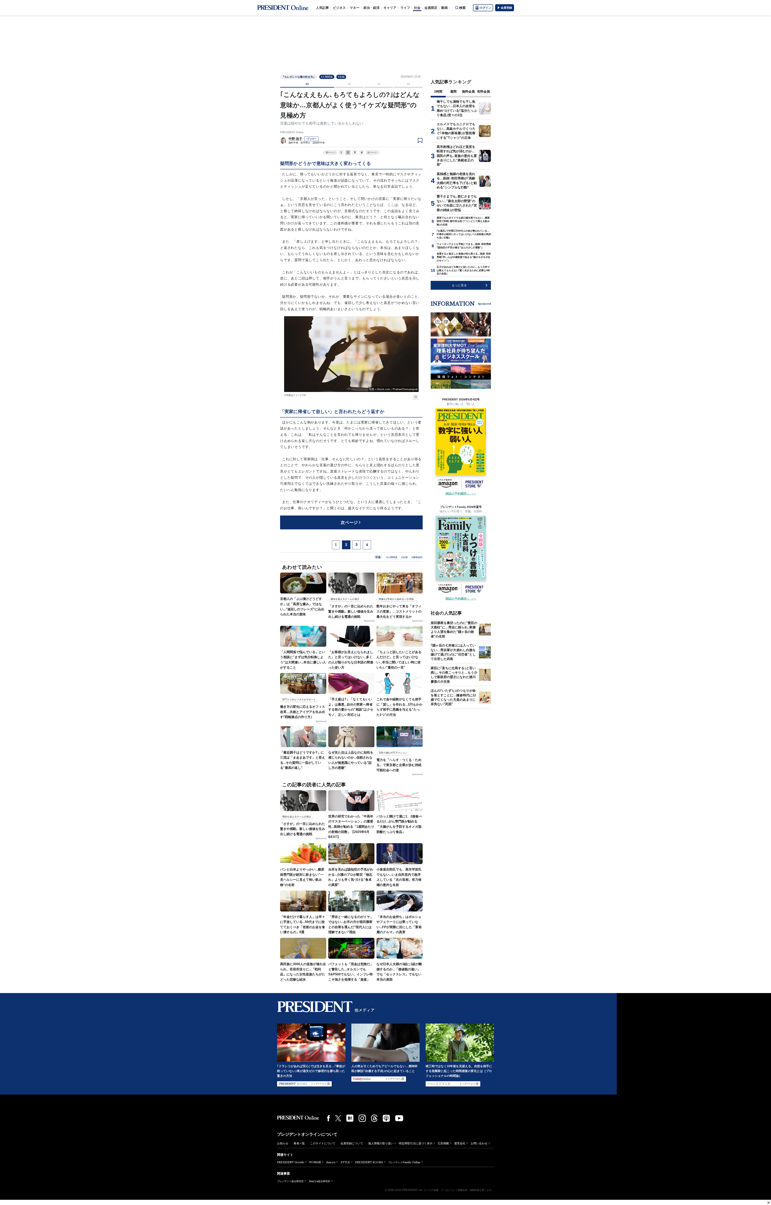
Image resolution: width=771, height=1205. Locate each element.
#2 (349, 84)
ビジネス (339, 7)
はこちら (461, 493)
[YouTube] (399, 1118)
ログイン (485, 7)
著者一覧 (299, 1143)
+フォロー (311, 138)
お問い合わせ (479, 1143)
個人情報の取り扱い (381, 1143)
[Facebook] (328, 1118)
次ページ (372, 152)
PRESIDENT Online (291, 132)
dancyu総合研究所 (319, 1181)
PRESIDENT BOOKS (369, 1162)
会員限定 (430, 7)
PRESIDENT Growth (290, 1162)
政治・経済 (371, 7)
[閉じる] (768, 1202)
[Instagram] (362, 1118)
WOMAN (315, 1162)
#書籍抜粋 (417, 557)
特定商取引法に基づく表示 (415, 1143)
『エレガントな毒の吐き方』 (299, 76)
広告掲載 (443, 1143)
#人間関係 (327, 76)
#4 (408, 84)
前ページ (331, 152)
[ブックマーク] (420, 140)
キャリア (389, 7)
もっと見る (459, 285)
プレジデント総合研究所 (290, 1181)
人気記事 (322, 7)
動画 (444, 7)
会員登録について (352, 1143)
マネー (354, 7)
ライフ (405, 7)
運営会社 (459, 1143)
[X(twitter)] (338, 1118)
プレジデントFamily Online (404, 1162)
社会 (417, 7)
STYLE (345, 1162)
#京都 (341, 76)
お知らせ (282, 1143)
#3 (378, 84)
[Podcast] (386, 1118)
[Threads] (374, 1118)
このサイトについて (322, 1143)
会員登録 (506, 7)
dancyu (330, 1162)
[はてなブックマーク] (349, 1118)
